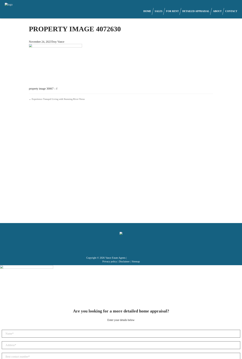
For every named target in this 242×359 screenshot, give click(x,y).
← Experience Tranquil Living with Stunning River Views (57, 99)
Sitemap (136, 261)
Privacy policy (109, 261)
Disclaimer (124, 261)
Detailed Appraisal (195, 11)
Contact (231, 11)
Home (147, 11)
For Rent (172, 11)
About (217, 11)
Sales (158, 11)
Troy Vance (57, 41)
